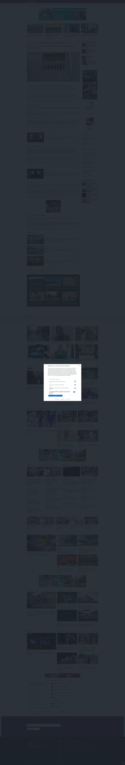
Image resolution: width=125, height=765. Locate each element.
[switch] (74, 381)
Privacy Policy (68, 399)
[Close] (79, 366)
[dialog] (62, 382)
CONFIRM (55, 395)
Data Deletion (57, 399)
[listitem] (62, 379)
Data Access (62, 399)
